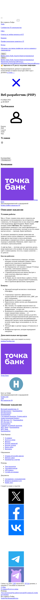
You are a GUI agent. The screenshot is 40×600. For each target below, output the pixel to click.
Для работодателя (11, 468)
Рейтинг (24, 63)
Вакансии (4, 61)
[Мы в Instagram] (16, 550)
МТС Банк (4, 427)
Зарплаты (30, 63)
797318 (27, 583)
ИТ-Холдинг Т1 (6, 420)
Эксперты (10, 63)
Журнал (36, 63)
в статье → (11, 72)
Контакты (8, 449)
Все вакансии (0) (14, 205)
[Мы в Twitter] (16, 503)
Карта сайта (9, 447)
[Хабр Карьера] (9, 20)
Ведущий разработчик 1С (10, 409)
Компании (18, 63)
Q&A (6, 598)
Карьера (11, 598)
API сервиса (9, 470)
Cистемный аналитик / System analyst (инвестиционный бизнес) (14, 417)
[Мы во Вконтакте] (16, 535)
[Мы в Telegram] (16, 566)
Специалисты (12, 61)
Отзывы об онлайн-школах (14, 456)
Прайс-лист (9, 482)
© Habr (3, 587)
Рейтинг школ (10, 458)
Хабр (2, 598)
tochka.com (4, 205)
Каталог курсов (10, 445)
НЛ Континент (6, 411)
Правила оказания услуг (13, 481)
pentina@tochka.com (8, 341)
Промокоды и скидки (12, 459)
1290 (14, 583)
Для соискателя (10, 466)
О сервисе (8, 438)
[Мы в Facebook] (16, 519)
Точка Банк (5, 375)
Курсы (16, 598)
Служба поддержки (12, 472)
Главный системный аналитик (11, 425)
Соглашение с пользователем (15, 479)
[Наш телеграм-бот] (16, 582)
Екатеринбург (17, 411)
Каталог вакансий (11, 443)
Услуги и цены (10, 440)
